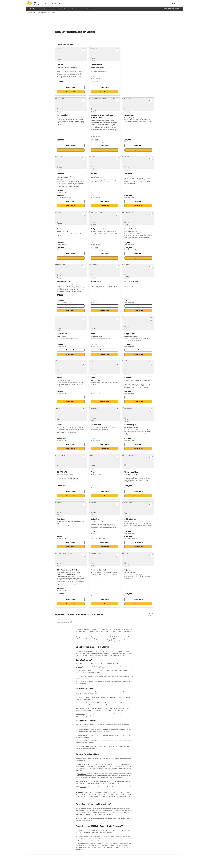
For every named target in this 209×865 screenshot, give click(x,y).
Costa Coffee (84, 783)
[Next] (153, 614)
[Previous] (149, 614)
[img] (39, 8)
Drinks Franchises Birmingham (63, 622)
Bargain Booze (126, 796)
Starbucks (93, 783)
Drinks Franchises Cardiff (62, 619)
